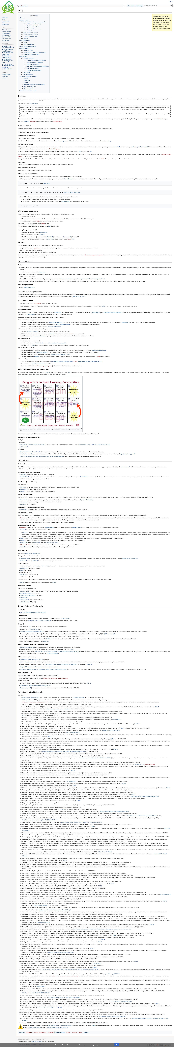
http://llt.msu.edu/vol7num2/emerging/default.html (141, 815)
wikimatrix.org (24, 591)
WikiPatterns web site (26, 647)
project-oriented (49, 527)
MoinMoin (23, 502)
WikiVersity (38, 343)
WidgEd (89, 664)
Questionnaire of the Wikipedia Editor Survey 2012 (34, 685)
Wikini (22, 491)
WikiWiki (22, 474)
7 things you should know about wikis (30, 659)
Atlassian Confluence (26, 545)
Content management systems (94, 255)
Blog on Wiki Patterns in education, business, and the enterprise (38, 667)
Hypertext (47, 183)
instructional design (105, 141)
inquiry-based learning (54, 326)
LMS (49, 226)
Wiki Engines (24, 599)
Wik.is (36, 566)
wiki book (26, 121)
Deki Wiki (36, 542)
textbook (36, 356)
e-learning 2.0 (96, 312)
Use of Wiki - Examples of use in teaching (32, 444)
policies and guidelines (66, 279)
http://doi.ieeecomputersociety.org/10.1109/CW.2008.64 (147, 1018)
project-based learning (55, 322)
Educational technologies (6, 56)
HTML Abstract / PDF (104, 852)
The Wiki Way (33, 629)
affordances (57, 312)
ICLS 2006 (97, 963)
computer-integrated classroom (113, 312)
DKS (93, 1025)
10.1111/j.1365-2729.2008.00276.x (121, 1001)
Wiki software (24, 602)
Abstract (104, 730)
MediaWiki (43, 232)
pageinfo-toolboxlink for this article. (57, 1027)
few (80, 151)
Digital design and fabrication (7, 50)
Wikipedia (160, 119)
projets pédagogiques (127, 454)
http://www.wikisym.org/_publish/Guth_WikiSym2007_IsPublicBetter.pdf (80, 822)
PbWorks (22, 560)
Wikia (21, 570)
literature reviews (42, 352)
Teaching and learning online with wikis (31, 631)
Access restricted (150, 764)
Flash (98, 356)
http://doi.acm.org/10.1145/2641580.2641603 (112, 1016)
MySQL (37, 221)
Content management (40, 1032)
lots (91, 151)
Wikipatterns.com (29, 287)
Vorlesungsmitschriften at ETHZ (60, 354)
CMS (102, 159)
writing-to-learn (68, 361)
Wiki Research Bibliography (30, 697)
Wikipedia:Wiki (33, 103)
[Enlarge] (81, 428)
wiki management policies (64, 141)
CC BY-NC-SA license (33, 1027)
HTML (62, 618)
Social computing (60, 1032)
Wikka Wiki (23, 489)
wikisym (45, 641)
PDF (67, 618)
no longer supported (51, 542)
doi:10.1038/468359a (72, 732)
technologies (65, 201)
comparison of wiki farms (31, 553)
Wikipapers (25, 700)
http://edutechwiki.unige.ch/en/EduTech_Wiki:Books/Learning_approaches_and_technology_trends (101, 929)
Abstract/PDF (116, 719)
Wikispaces (125, 322)
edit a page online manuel (139, 147)
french (71, 333)
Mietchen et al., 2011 (79, 296)
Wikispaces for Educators (129, 558)
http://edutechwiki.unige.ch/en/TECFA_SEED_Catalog (63, 997)
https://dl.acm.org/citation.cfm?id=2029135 (60, 952)
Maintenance (8, 64)
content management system (43, 366)
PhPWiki (41, 234)
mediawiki (33, 121)
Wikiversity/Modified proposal (56, 343)
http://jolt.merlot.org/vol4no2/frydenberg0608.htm (114, 811)
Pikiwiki (22, 574)
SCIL (47, 372)
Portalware (51, 1032)
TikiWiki (49, 237)
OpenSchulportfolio (85, 500)
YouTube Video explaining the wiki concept (32, 612)
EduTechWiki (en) (53, 1025)
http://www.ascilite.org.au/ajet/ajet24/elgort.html (144, 796)
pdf (103, 306)
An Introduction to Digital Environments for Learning (61, 664)
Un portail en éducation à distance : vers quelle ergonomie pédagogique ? (63, 751)
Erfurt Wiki (50, 239)
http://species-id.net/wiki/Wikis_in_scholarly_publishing (54, 910)
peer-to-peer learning (38, 363)
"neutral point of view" (99, 279)
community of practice (39, 336)
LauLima (24, 532)
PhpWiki (22, 487)
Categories (22, 1032)
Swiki (21, 518)
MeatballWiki (83, 476)
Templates (86, 1032)
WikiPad (22, 504)
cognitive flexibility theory (99, 350)
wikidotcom (23, 568)
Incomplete (29, 1032)
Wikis (80, 1032)
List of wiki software (25, 593)
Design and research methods (8, 47)
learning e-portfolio (32, 331)
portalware (37, 248)
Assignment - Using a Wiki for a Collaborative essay (94, 444)
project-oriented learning (63, 324)
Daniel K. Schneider (52, 653)
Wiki (53, 582)
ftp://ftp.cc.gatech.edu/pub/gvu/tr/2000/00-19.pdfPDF (95, 758)
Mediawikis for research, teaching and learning (64, 976)
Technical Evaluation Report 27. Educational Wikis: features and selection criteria (43, 669)
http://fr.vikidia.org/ (25, 454)
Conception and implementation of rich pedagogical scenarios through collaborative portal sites (69, 969)
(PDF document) (109, 634)
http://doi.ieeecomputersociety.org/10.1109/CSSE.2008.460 (39, 820)
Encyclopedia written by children (29, 451)
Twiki (21, 538)
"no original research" (83, 279)
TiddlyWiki (23, 509)
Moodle (69, 239)
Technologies (8, 69)
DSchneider (37, 303)
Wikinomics (23, 447)
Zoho (21, 582)
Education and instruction (7, 53)
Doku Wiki (23, 500)
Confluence (66, 237)
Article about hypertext (72, 192)
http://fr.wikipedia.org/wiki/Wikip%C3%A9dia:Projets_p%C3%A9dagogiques (41, 456)
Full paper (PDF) (114, 730)
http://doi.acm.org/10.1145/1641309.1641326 (35, 993)
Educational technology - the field (7, 60)
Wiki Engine (23, 597)
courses (50, 333)
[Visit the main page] (8, 7)
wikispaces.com (24, 558)
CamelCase (67, 179)
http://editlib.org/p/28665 (111, 974)
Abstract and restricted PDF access (47, 1008)
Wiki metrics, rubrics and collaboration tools (55, 678)
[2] (111, 739)
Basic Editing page (54, 149)
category (57, 121)
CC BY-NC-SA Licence (36, 1041)
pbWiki (34, 560)
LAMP (43, 223)
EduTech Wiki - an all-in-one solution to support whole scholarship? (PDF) (56, 651)
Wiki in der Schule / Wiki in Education (38, 620)
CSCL (75, 361)
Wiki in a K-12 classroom (27, 662)
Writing (68, 1032)
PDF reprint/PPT (165, 894)
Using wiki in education (40, 905)
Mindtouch (23, 542)
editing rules (41, 272)
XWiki (21, 547)
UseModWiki (23, 476)
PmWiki (22, 540)
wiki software (124, 467)
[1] (68, 372)
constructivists (31, 314)
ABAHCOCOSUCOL (97, 361)
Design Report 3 (25, 688)
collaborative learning (57, 361)
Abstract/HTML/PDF (159, 854)
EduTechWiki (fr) (66, 1025)
